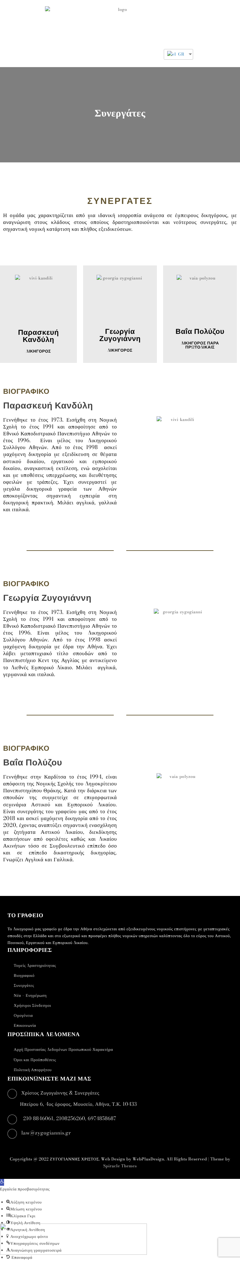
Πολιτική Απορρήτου (33, 1070)
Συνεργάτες (24, 985)
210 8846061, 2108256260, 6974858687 (69, 1118)
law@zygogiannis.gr (46, 1133)
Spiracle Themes (120, 1166)
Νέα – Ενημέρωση (30, 995)
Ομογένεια (23, 1015)
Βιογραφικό (24, 975)
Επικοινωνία (25, 1025)
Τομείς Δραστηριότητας (35, 965)
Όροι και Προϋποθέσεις (35, 1060)
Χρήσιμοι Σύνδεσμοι (32, 1005)
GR (180, 54)
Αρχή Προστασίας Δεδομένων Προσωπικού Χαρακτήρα (63, 1049)
